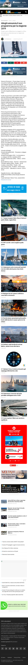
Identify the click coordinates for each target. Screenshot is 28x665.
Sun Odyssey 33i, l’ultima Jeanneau (10, 548)
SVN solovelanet (4, 20)
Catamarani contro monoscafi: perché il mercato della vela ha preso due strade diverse (13, 269)
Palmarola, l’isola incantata (8, 554)
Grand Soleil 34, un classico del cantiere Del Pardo (13, 582)
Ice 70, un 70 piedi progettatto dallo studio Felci (12, 594)
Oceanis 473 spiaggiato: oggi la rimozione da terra (13, 544)
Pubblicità (10, 657)
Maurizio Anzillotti (5, 639)
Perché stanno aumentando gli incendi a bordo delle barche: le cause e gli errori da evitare (13, 319)
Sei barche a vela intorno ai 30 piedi (10, 551)
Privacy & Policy (17, 657)
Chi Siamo (3, 657)
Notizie (10, 20)
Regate (14, 20)
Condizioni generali (5, 641)
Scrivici (24, 657)
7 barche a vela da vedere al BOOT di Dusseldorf (13, 541)
